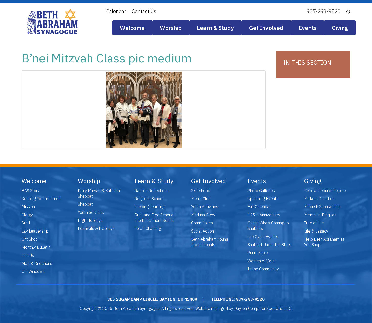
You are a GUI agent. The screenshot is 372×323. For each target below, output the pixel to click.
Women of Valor (261, 260)
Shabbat (85, 204)
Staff (26, 222)
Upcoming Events (262, 198)
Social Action (202, 231)
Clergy (27, 214)
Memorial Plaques (320, 214)
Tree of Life (314, 222)
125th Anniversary (263, 214)
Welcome (132, 27)
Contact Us (144, 11)
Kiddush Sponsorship (322, 206)
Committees (202, 222)
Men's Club (201, 198)
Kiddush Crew (203, 214)
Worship (171, 27)
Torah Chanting (148, 228)
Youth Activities (204, 206)
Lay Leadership (35, 231)
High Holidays (90, 220)
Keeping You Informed (41, 198)
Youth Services (91, 212)
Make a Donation (319, 198)
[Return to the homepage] (53, 21)
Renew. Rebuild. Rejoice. (325, 190)
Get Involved (266, 27)
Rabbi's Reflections (152, 190)
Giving (340, 27)
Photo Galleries (261, 190)
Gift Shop (30, 239)
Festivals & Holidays (96, 228)
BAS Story (30, 190)
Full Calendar (259, 206)
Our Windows (33, 271)
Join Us (28, 255)
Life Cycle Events (262, 236)
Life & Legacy (316, 231)
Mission (28, 206)
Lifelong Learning (149, 206)
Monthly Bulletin (36, 247)
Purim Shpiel (258, 252)
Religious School (149, 198)
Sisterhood (200, 190)
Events (308, 27)
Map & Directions (37, 263)
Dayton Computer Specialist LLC (262, 308)
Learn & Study (215, 27)
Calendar (116, 11)
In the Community (263, 268)
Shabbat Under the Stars (269, 244)
